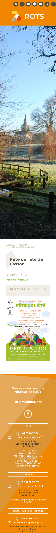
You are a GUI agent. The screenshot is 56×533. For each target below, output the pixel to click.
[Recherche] (46, 4)
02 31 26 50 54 (30, 433)
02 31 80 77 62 (30, 518)
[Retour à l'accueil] (28, 21)
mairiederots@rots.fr (30, 437)
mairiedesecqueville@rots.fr (30, 522)
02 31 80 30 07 (30, 482)
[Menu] (53, 4)
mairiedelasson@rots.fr (30, 486)
